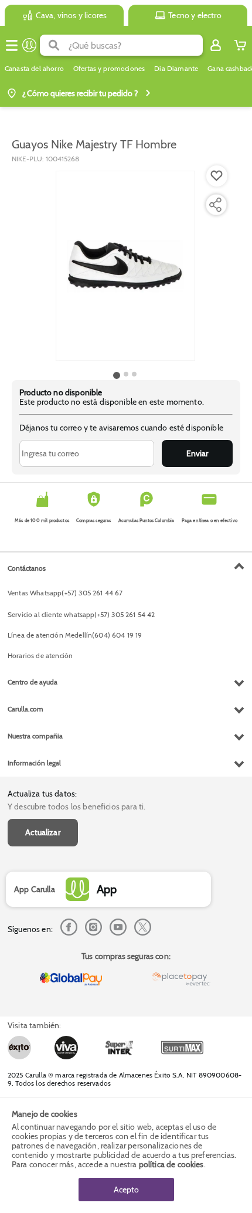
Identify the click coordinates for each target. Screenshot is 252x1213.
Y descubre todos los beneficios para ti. (76, 806)
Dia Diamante (176, 69)
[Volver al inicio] (29, 45)
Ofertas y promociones (109, 69)
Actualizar (42, 832)
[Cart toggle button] (240, 45)
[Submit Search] (54, 45)
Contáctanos (27, 568)
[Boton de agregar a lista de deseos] (217, 176)
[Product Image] (125, 265)
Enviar (197, 453)
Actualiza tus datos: (42, 793)
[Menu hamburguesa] (12, 45)
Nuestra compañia (35, 735)
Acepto (126, 1189)
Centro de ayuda (32, 681)
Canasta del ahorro (34, 69)
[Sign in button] (215, 45)
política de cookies (171, 1164)
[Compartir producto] (215, 204)
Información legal (34, 762)
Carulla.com (25, 708)
